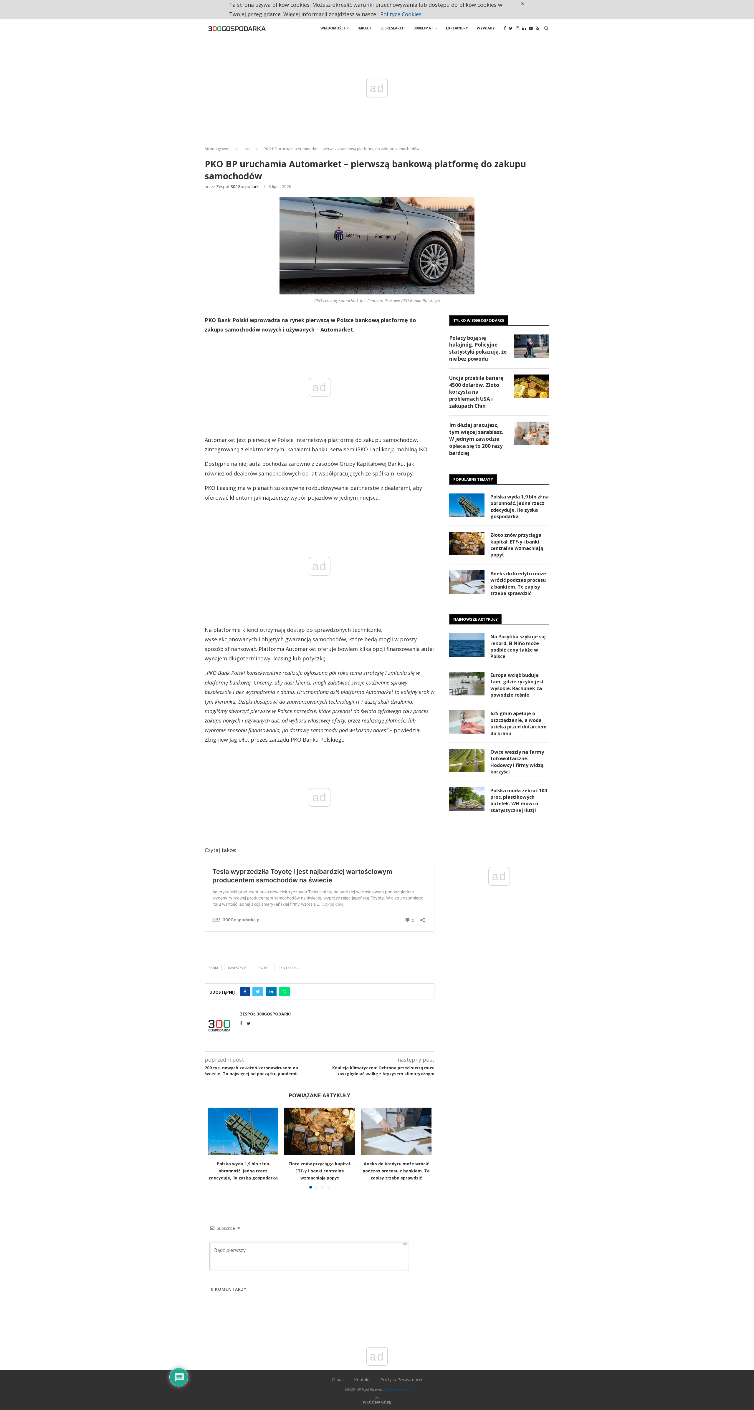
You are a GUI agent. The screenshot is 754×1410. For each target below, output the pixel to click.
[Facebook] (505, 28)
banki (213, 967)
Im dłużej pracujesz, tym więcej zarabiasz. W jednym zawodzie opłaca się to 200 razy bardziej (476, 439)
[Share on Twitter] (257, 991)
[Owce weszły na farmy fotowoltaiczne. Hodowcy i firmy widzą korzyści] (467, 760)
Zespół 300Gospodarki (237, 186)
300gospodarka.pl (396, 1389)
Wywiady (486, 28)
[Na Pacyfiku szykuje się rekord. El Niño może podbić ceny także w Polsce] (467, 645)
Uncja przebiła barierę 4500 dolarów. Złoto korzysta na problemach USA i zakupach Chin (476, 392)
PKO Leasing (288, 967)
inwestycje (237, 967)
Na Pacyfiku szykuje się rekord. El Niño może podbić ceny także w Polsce (517, 646)
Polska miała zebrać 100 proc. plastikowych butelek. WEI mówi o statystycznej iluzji (518, 800)
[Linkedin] (524, 28)
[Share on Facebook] (245, 991)
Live (247, 148)
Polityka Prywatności (401, 1379)
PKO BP (262, 967)
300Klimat (423, 28)
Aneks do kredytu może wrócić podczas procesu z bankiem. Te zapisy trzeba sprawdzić (396, 1171)
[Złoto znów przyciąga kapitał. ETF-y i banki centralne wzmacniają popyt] (319, 1131)
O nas (338, 1379)
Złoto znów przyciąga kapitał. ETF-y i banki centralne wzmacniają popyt (319, 1171)
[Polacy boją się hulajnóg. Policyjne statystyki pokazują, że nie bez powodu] (531, 346)
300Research (392, 28)
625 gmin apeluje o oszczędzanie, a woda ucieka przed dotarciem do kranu (518, 723)
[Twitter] (511, 28)
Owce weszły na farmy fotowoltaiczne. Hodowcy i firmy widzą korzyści (517, 762)
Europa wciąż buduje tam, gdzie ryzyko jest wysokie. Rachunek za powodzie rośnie (517, 685)
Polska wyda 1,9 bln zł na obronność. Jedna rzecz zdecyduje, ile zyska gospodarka (243, 1171)
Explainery (457, 28)
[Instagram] (517, 28)
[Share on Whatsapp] (284, 991)
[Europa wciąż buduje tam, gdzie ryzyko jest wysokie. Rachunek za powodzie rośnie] (467, 683)
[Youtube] (531, 28)
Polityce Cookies (400, 14)
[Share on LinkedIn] (271, 991)
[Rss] (537, 28)
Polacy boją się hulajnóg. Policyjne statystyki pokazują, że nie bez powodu (478, 348)
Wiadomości (332, 28)
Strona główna (218, 148)
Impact (364, 28)
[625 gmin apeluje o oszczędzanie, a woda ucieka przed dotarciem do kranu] (467, 722)
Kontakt (362, 1379)
